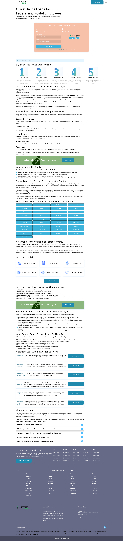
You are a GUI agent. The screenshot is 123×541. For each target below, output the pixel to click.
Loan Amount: (39, 34)
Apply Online (97, 2)
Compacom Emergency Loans (20, 403)
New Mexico (76, 223)
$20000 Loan (66, 461)
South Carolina (58, 230)
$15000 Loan (56, 461)
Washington (59, 233)
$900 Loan (85, 452)
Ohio (41, 226)
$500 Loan (95, 450)
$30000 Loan (86, 461)
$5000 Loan (96, 455)
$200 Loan (66, 450)
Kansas (76, 212)
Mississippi (41, 219)
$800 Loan (76, 452)
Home (18, 60)
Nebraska (24, 223)
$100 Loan (56, 450)
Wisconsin (76, 233)
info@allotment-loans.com (84, 517)
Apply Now (49, 46)
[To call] (88, 2)
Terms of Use (65, 49)
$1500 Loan (56, 455)
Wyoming (24, 237)
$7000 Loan (66, 458)
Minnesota (24, 219)
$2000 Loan (66, 455)
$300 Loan (76, 450)
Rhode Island (41, 230)
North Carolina (24, 226)
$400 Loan (85, 450)
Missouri (59, 219)
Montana (76, 219)
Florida (41, 208)
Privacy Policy (61, 49)
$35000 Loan (96, 461)
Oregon (76, 226)
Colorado (76, 205)
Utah (41, 233)
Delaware (24, 208)
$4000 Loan (86, 455)
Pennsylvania (24, 230)
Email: (37, 39)
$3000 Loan (76, 455)
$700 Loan (66, 452)
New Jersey (59, 223)
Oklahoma (58, 226)
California (58, 205)
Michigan (76, 215)
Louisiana (41, 215)
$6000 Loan (56, 458)
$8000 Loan (76, 458)
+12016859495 (81, 511)
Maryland (58, 215)
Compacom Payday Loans (20, 356)
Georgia (59, 208)
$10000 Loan (96, 458)
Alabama (24, 205)
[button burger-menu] (106, 2)
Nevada (41, 223)
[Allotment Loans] (21, 2)
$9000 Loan (86, 458)
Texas (24, 233)
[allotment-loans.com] (25, 508)
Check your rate (24, 460)
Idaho (76, 208)
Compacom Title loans (20, 383)
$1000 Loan (96, 452)
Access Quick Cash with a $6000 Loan (51, 512)
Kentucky (24, 215)
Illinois (24, 212)
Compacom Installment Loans (20, 366)
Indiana (41, 212)
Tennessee (76, 230)
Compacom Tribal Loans (20, 393)
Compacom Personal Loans (21, 374)
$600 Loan (56, 452)
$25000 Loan (76, 461)
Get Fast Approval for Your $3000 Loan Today (53, 513)
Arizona (41, 205)
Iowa (58, 212)
